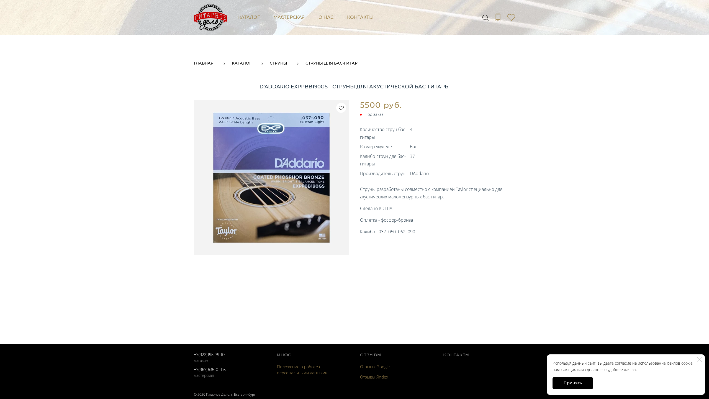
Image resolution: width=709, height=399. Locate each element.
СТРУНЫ (278, 63)
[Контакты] (498, 17)
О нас (325, 17)
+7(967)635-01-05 (210, 369)
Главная (204, 63)
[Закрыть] (699, 359)
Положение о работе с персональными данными (302, 369)
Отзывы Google (375, 366)
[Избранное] (511, 17)
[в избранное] (341, 108)
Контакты (360, 17)
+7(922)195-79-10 (209, 354)
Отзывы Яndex (374, 377)
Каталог (249, 17)
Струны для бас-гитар (331, 63)
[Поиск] (485, 17)
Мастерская (289, 17)
